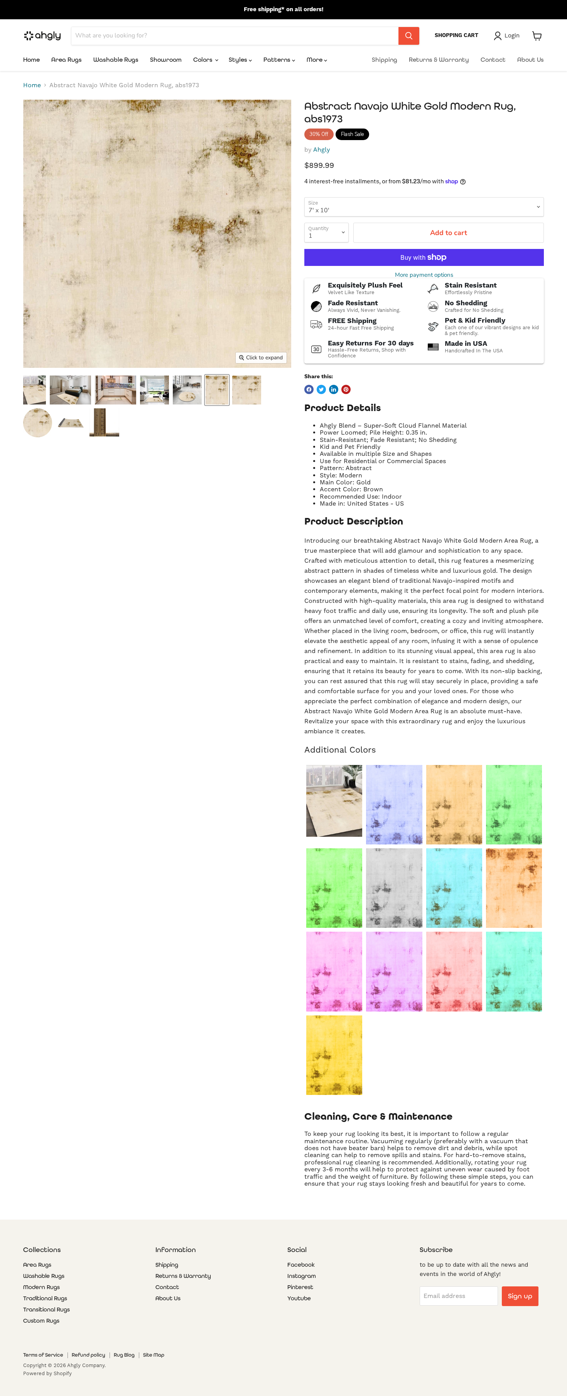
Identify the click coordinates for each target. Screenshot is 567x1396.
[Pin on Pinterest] (346, 389)
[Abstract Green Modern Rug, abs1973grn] (334, 888)
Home (31, 59)
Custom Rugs (41, 1320)
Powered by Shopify (47, 1373)
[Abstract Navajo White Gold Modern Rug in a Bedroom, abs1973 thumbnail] (70, 390)
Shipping (384, 59)
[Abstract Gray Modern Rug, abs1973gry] (394, 888)
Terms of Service (43, 1355)
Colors (203, 59)
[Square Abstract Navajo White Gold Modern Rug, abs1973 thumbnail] (246, 390)
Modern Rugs (41, 1287)
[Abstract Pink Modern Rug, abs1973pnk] (334, 971)
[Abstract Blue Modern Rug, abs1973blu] (394, 804)
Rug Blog (124, 1355)
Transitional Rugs (46, 1309)
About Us (530, 59)
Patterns (277, 59)
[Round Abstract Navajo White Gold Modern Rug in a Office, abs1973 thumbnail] (187, 390)
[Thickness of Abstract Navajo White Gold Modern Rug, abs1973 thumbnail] (104, 423)
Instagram (301, 1275)
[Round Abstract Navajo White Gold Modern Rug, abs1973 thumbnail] (37, 423)
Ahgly (321, 149)
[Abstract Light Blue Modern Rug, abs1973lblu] (454, 888)
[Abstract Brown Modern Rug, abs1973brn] (454, 804)
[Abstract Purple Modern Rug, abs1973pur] (394, 971)
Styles (239, 59)
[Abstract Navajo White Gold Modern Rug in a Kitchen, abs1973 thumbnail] (115, 390)
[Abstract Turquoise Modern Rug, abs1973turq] (514, 971)
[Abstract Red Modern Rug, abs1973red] (454, 971)
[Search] (408, 36)
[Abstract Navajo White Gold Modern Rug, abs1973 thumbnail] (217, 390)
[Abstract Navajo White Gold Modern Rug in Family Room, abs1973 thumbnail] (34, 390)
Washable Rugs (115, 59)
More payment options (424, 275)
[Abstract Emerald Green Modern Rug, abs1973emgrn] (514, 804)
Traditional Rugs (45, 1298)
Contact (493, 59)
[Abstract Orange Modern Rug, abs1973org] (514, 888)
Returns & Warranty (439, 59)
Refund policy (88, 1355)
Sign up (520, 1296)
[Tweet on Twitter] (321, 389)
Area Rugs (66, 59)
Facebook (301, 1264)
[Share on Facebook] (309, 389)
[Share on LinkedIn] (333, 389)
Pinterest (300, 1287)
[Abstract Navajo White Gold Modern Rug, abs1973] (334, 801)
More (315, 59)
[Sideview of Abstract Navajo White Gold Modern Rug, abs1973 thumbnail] (70, 423)
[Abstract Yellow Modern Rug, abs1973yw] (334, 1055)
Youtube (299, 1298)
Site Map (153, 1355)
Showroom (166, 59)
